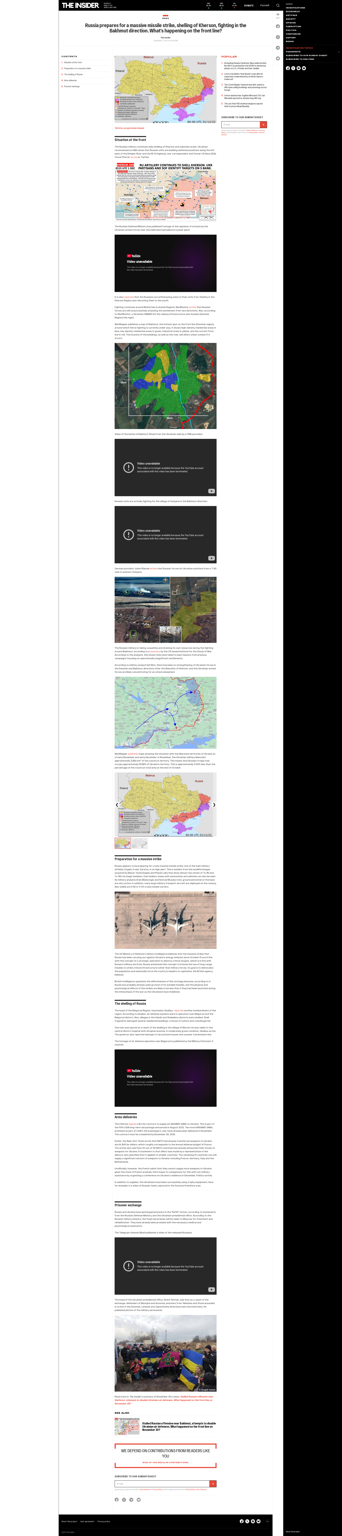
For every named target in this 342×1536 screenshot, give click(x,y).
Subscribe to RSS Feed (300, 59)
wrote (133, 157)
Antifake (291, 15)
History (291, 38)
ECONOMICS (293, 12)
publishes (133, 753)
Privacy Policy (157, 1489)
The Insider (166, 37)
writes (192, 307)
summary (155, 651)
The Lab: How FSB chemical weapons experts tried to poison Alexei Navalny (243, 104)
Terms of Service (144, 1489)
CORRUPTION (293, 26)
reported (129, 297)
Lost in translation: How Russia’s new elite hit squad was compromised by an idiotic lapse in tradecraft (243, 76)
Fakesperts (293, 52)
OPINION (291, 23)
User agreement (87, 1521)
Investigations (295, 8)
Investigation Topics (299, 48)
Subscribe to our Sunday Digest (306, 55)
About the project (69, 1521)
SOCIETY (291, 19)
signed (132, 1123)
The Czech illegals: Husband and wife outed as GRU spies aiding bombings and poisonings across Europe (245, 87)
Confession (293, 34)
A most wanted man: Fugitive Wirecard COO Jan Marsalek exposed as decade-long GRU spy (244, 96)
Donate (249, 5)
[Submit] (212, 1484)
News (165, 18)
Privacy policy (104, 1521)
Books (290, 41)
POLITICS (291, 30)
